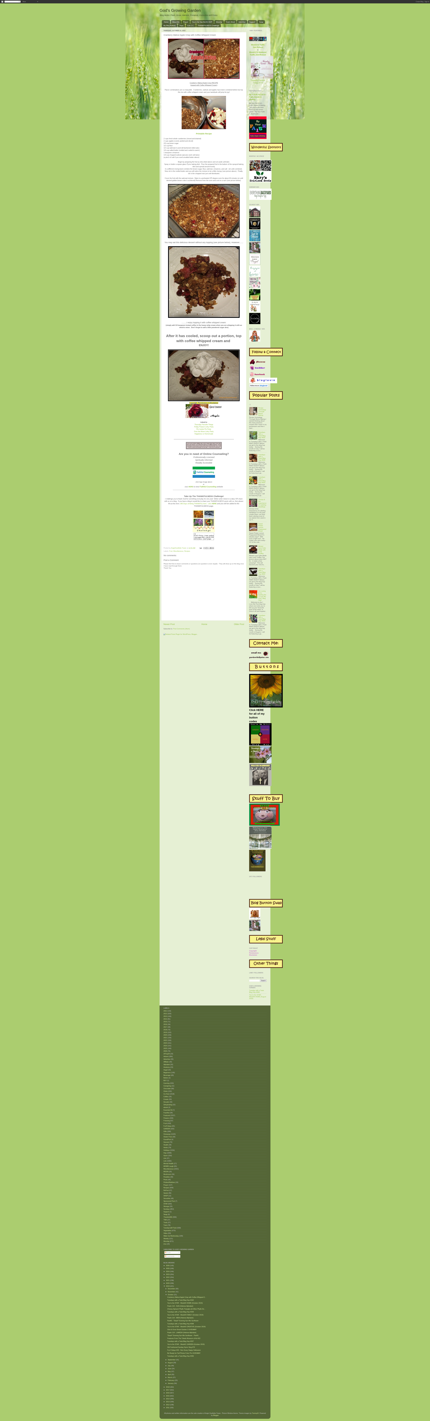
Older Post (239, 624)
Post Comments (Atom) (181, 629)
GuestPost (167, 1139)
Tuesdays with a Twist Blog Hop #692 (262, 435)
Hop (164, 1153)
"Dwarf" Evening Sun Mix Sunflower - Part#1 (183, 1335)
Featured (166, 1115)
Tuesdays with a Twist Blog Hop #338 (180, 1324)
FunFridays (167, 1126)
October (171, 1294)
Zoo (164, 1244)
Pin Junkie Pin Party (203, 429)
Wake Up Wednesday (171, 1236)
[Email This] (204, 548)
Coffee (165, 1096)
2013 (165, 1016)
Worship (219, 22)
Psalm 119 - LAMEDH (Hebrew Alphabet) (181, 1332)
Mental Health (168, 1163)
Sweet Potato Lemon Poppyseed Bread (262, 527)
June (170, 1368)
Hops (181, 26)
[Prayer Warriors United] (260, 785)
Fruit (170, 551)
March (170, 1377)
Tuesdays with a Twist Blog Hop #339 (180, 1312)
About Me (175, 22)
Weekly (166, 1238)
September (172, 1360)
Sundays (166, 1209)
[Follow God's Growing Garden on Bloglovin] (259, 387)
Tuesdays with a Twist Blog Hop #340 (180, 1300)
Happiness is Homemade (204, 434)
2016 (165, 1024)
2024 (165, 1046)
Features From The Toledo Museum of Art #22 (183, 1338)
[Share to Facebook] (211, 548)
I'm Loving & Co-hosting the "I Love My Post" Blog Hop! (262, 595)
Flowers (166, 1118)
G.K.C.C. (190, 26)
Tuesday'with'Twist (170, 1228)
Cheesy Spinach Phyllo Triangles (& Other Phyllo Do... (186, 1309)
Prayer (185, 22)
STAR (165, 1204)
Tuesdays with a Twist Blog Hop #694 (262, 618)
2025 (165, 1048)
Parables (166, 1177)
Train (165, 1225)
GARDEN (166, 1129)
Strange (166, 1206)
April (169, 1374)
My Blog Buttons (169, 26)
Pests (165, 1179)
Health (165, 1145)
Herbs (165, 1147)
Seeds (165, 1193)
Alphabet (166, 1064)
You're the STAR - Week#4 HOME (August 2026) (257, 996)
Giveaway (166, 1134)
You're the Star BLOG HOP (202, 22)
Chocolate (167, 1088)
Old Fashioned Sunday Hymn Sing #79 (181, 1347)
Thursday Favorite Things (204, 424)
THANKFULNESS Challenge (208, 26)
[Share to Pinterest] (213, 548)
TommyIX (255, 1413)
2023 (165, 1043)
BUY (165, 1080)
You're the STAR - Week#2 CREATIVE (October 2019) (186, 1326)
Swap (261, 22)
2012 (165, 1013)
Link (164, 1161)
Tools (165, 1222)
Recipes (187, 551)
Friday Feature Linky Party (204, 427)
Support (252, 22)
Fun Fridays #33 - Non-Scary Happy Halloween (184, 1350)
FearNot (166, 1113)
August (170, 1362)
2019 (165, 1032)
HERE (190, 487)
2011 (165, 1011)
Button (165, 1078)
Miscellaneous (178, 551)
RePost (166, 1190)
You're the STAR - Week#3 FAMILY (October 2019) (185, 1315)
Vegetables (167, 1230)
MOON (165, 1171)
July (169, 1366)
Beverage (166, 1075)
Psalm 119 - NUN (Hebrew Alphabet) (180, 1306)
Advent (165, 1056)
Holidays (166, 1150)
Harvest (166, 1142)
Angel (165, 1070)
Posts (168, 1252)
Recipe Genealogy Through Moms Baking (262, 411)
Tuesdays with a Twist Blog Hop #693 (262, 479)
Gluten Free (167, 1137)
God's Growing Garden (180, 10)
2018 (165, 1030)
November (172, 1292)
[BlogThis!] (206, 548)
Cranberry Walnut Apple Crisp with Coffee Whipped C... (186, 1297)
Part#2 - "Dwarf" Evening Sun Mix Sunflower (183, 1321)
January (171, 1383)
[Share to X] (209, 548)
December (172, 1289)
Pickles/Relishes (169, 1182)
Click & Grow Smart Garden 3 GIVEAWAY (182, 1329)
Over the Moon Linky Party (204, 431)
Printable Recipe (204, 134)
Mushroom (167, 1174)
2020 (165, 1035)
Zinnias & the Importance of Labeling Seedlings (262, 503)
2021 (165, 1038)
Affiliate (166, 1062)
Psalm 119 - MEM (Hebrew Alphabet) (180, 1318)
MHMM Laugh (168, 1166)
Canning (166, 1083)
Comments (170, 1256)
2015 (165, 1022)
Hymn (165, 1155)
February (171, 1380)
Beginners (167, 1072)
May (169, 1371)
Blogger (216, 1415)
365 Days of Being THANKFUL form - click (198, 504)
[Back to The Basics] (260, 762)
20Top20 (166, 1054)
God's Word (230, 22)
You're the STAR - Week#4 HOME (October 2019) (185, 1303)
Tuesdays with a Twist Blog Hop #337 (180, 1341)
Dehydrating (167, 1105)
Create (165, 1099)
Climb (165, 1091)
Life (164, 1158)
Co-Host (166, 1094)
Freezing (166, 1121)
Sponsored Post (169, 1201)
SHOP (165, 1196)
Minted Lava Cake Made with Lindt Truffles (262, 549)
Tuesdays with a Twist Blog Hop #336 (180, 1356)
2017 (165, 1027)
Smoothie (166, 1198)
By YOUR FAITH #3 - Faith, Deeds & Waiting (257, 97)
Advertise (242, 22)
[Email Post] (200, 548)
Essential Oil (167, 1110)
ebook (165, 1107)
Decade (166, 1102)
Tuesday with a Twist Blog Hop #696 (256, 991)
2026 (165, 1051)
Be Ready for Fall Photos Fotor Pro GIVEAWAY (183, 1353)
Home (166, 22)
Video (165, 1233)
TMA (165, 1220)
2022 (165, 1040)
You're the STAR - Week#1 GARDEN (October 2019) (186, 1344)
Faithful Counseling (208, 487)
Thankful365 (167, 1217)
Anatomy (166, 1067)
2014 (165, 1019)
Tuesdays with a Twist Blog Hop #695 (262, 457)
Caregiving (167, 1086)
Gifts (165, 1131)
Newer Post (169, 624)
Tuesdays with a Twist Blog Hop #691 (262, 571)
